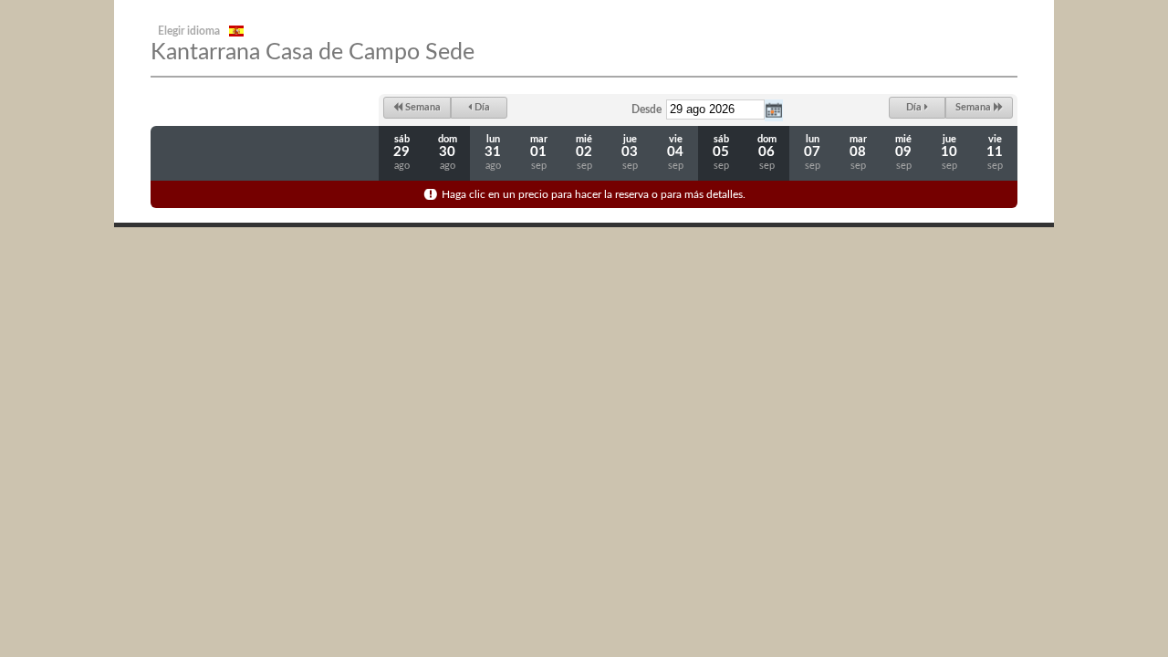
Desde (646, 109)
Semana (421, 107)
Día (481, 107)
